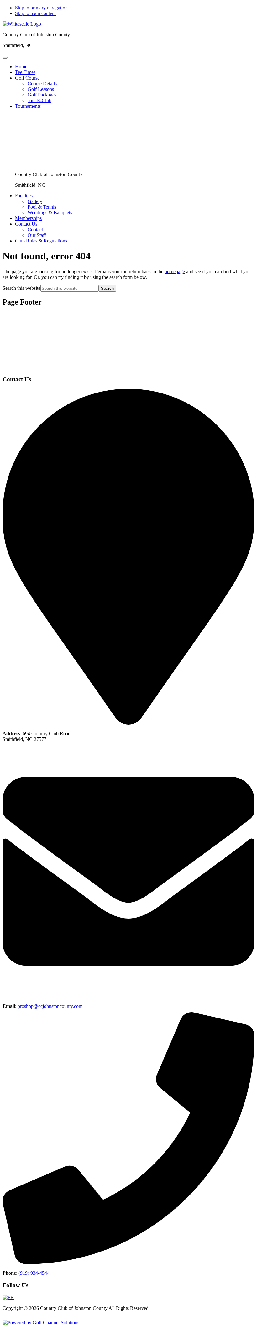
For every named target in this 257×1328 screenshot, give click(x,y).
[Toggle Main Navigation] (5, 58)
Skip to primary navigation (41, 7)
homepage (175, 271)
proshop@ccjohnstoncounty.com (50, 1006)
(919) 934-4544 (34, 1273)
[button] (27, 78)
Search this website (21, 288)
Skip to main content (35, 13)
